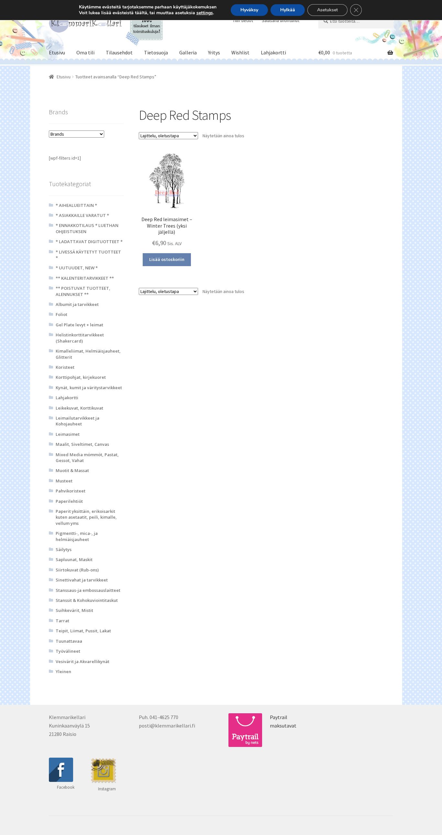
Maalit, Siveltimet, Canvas (82, 444)
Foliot (61, 314)
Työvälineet (68, 651)
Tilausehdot (119, 52)
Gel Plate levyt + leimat (79, 325)
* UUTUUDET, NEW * (77, 268)
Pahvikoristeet (70, 491)
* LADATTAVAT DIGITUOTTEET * (89, 241)
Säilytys (64, 549)
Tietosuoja (156, 52)
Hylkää (287, 10)
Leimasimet (68, 434)
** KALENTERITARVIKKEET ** (85, 278)
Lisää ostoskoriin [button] (166, 259)
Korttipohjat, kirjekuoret (81, 377)
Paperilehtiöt (69, 501)
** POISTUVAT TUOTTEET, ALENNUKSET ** (83, 291)
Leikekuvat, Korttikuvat (79, 408)
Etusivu (57, 52)
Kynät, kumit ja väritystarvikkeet (89, 387)
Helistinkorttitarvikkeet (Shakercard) (80, 338)
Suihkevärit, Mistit (74, 610)
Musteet (64, 481)
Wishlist (240, 52)
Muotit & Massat (72, 470)
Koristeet (65, 367)
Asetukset (327, 10)
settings (204, 13)
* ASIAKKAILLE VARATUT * (82, 215)
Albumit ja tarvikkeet (77, 304)
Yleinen (63, 671)
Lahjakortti (273, 52)
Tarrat (62, 621)
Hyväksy (249, 10)
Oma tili (85, 52)
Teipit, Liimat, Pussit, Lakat (83, 631)
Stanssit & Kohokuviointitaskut (87, 600)
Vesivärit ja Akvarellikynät (82, 661)
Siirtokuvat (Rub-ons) (77, 570)
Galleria (188, 52)
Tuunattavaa (69, 641)
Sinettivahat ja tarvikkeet (82, 580)
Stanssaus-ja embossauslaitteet (88, 590)
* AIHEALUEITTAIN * (76, 205)
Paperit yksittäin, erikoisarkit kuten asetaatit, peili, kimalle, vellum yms (86, 517)
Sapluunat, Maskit (74, 559)
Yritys (214, 52)
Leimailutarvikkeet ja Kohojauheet (77, 421)
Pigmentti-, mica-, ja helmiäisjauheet (77, 536)
